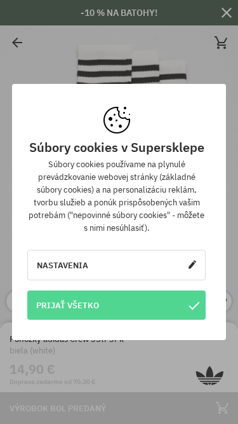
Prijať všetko (67, 305)
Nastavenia (62, 265)
